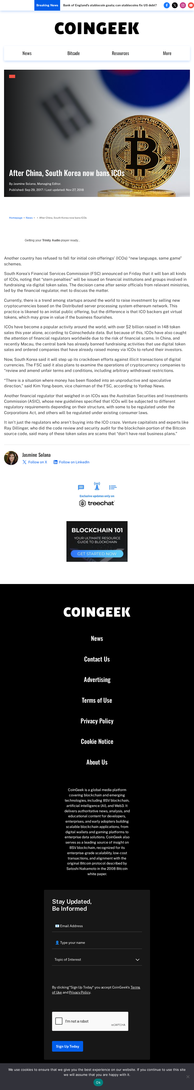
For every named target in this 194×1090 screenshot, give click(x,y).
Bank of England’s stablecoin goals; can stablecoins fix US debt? (110, 5)
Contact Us (97, 659)
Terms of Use (97, 700)
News (27, 53)
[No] (187, 1076)
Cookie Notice (97, 741)
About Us (97, 762)
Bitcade (73, 53)
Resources (120, 53)
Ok (98, 1082)
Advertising (97, 679)
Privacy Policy (97, 721)
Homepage (15, 217)
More (167, 53)
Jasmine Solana (24, 184)
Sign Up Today (67, 1046)
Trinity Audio (51, 240)
